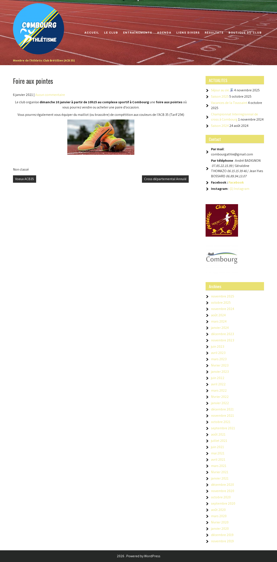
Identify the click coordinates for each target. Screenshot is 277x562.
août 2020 (218, 509)
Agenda (164, 32)
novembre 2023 (222, 340)
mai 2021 (217, 453)
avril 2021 (218, 459)
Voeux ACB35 (24, 179)
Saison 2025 (220, 96)
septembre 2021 (223, 428)
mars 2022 (219, 390)
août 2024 (218, 315)
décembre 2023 (222, 334)
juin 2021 (217, 447)
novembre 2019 (222, 541)
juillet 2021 (219, 440)
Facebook (236, 182)
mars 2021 (218, 465)
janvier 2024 (220, 327)
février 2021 (219, 472)
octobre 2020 (221, 497)
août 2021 (218, 434)
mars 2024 (219, 321)
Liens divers (188, 32)
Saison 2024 (220, 125)
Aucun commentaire (50, 94)
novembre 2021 (222, 415)
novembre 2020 (222, 491)
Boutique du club (245, 32)
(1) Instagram (239, 188)
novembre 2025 (222, 296)
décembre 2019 (222, 535)
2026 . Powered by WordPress (138, 556)
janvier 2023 (220, 371)
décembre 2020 (222, 484)
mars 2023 (219, 359)
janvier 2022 (220, 403)
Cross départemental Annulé (165, 179)
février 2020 (220, 522)
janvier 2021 (220, 478)
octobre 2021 (220, 422)
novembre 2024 (222, 309)
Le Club (111, 32)
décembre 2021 (222, 409)
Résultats (214, 32)
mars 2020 (219, 516)
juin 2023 (217, 346)
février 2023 (220, 365)
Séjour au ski (220, 90)
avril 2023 (218, 352)
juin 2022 (217, 378)
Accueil (91, 32)
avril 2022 (218, 384)
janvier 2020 (220, 528)
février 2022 (220, 396)
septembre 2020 (223, 503)
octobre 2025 (221, 302)
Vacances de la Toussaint (229, 102)
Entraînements (137, 32)
